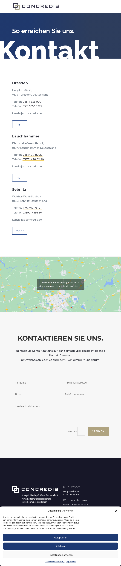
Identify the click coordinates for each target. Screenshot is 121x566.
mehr (20, 124)
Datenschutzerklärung (54, 561)
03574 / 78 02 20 (33, 159)
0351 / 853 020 (32, 101)
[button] (116, 510)
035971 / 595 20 (32, 208)
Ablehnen (61, 546)
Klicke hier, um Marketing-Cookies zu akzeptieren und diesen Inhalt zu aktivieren (60, 284)
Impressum (71, 561)
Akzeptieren (60, 537)
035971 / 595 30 (32, 212)
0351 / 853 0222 (32, 106)
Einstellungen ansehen (61, 554)
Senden (98, 431)
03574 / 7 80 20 (33, 154)
